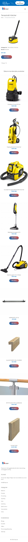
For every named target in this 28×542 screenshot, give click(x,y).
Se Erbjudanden (20, 3)
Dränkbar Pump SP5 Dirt (14, 104)
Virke (2, 511)
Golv (2, 501)
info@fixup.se (4, 482)
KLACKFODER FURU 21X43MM (14, 360)
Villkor (2, 526)
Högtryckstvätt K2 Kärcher (14, 147)
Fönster (3, 493)
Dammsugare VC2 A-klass (14, 275)
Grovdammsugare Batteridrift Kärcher (14, 189)
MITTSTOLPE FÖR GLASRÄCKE (14, 403)
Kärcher (16, 47)
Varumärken (11, 47)
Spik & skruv (4, 506)
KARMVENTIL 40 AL (14, 317)
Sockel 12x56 (14, 445)
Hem (2, 17)
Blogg (2, 521)
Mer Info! (6, 57)
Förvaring (3, 496)
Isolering (3, 504)
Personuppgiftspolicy (6, 529)
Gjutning (3, 498)
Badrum (3, 490)
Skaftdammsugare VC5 (14, 232)
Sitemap (3, 531)
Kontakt (3, 523)
